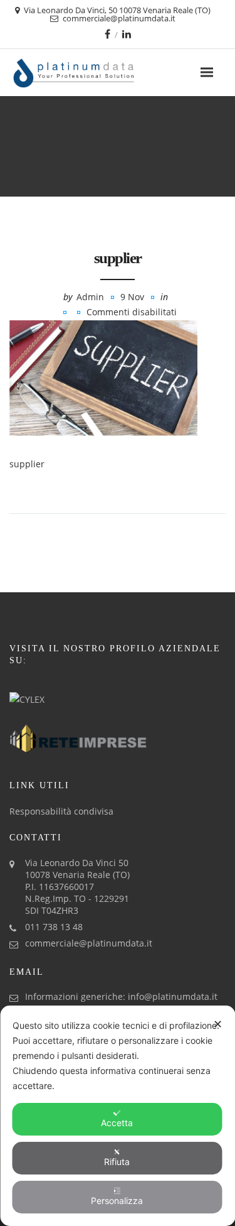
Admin (90, 297)
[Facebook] (107, 34)
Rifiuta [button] (117, 1161)
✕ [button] (217, 1024)
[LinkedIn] (126, 34)
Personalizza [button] (117, 1200)
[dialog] (117, 1116)
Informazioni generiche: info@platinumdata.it (121, 996)
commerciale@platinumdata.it (88, 943)
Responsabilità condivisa (61, 811)
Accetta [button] (117, 1122)
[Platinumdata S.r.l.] (95, 72)
